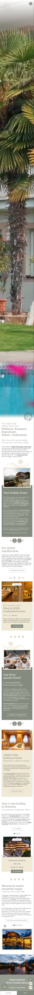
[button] (14, 541)
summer (5, 895)
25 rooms (11, 497)
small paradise (21, 523)
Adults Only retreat (15, 529)
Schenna (13, 898)
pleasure (24, 819)
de (22, 3)
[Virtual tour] (30, 987)
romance (4, 820)
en (26, 3)
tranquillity (18, 819)
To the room (17, 626)
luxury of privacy (22, 455)
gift (10, 456)
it (24, 3)
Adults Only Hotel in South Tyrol (21, 446)
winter (22, 895)
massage (17, 783)
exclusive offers (14, 816)
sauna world (10, 773)
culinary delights (15, 500)
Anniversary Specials (30, 983)
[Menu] (30, 3)
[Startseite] (7, 3)
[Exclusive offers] (30, 979)
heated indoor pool (9, 776)
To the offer (17, 871)
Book (25, 993)
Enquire (8, 993)
